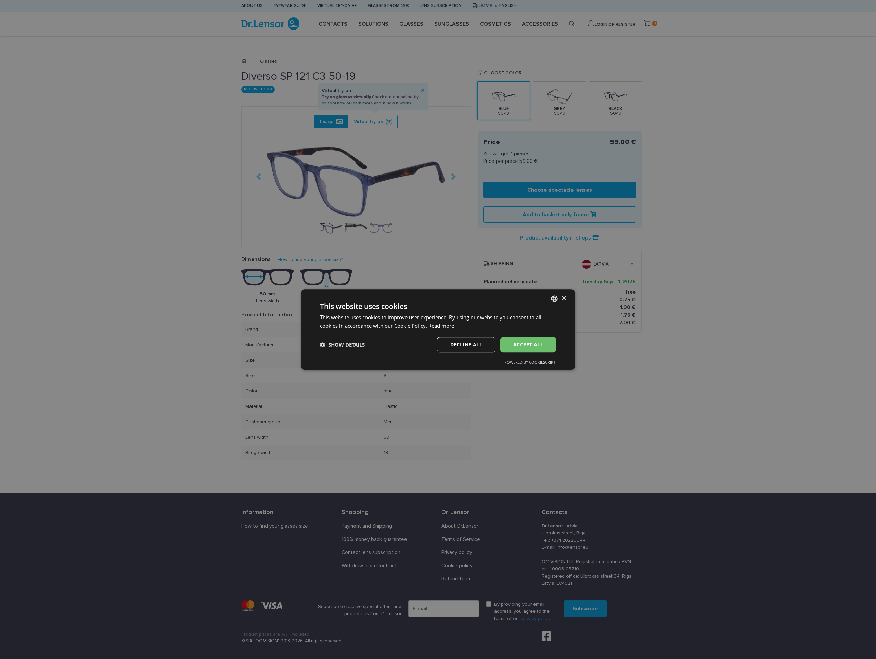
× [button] (563, 298)
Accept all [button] (528, 344)
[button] (342, 344)
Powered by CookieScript (529, 362)
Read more (441, 325)
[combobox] (554, 298)
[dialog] (438, 329)
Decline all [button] (466, 344)
